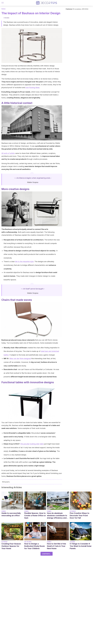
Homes (3, 9)
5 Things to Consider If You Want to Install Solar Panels (81, 546)
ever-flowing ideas (32, 87)
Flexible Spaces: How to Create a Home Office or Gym (35, 515)
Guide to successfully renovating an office (11, 514)
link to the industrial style (24, 261)
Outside (72, 541)
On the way (28, 541)
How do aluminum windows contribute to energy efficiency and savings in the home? (57, 515)
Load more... (46, 554)
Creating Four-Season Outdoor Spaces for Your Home (11, 546)
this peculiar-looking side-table (32, 444)
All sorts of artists (8, 153)
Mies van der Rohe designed (20, 358)
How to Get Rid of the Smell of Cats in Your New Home (56, 546)
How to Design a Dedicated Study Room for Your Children (34, 546)
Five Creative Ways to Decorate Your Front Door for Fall (79, 515)
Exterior (73, 511)
